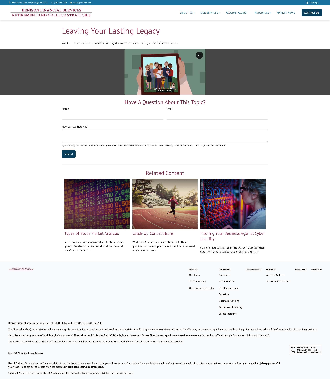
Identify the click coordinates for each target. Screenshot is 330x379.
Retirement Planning (230, 307)
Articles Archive (275, 275)
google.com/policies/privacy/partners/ (258, 363)
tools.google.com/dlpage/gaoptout (85, 366)
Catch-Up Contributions (153, 233)
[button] (186, 12)
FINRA (107, 335)
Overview (224, 275)
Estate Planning (228, 313)
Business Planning (229, 300)
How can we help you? (75, 126)
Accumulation (226, 281)
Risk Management (229, 288)
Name (65, 109)
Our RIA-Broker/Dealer (201, 288)
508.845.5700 (94, 323)
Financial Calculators (278, 281)
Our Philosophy (197, 281)
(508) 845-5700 (60, 2)
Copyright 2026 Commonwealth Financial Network (62, 372)
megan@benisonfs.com (82, 2)
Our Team (194, 275)
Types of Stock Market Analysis (91, 233)
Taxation (224, 294)
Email (169, 109)
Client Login (314, 2)
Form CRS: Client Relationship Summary (25, 353)
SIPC (113, 335)
